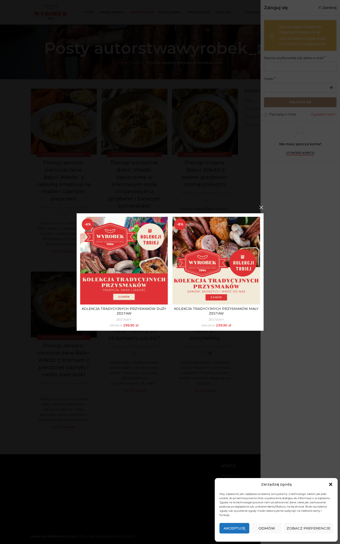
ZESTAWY (124, 319)
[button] (330, 484)
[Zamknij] (261, 207)
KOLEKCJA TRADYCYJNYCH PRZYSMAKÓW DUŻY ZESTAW (124, 311)
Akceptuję (234, 528)
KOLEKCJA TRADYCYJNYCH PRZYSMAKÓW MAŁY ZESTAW (216, 311)
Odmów (266, 528)
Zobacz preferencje (308, 528)
